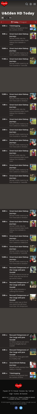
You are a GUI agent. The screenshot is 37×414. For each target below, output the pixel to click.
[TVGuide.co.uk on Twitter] (20, 407)
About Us (5, 397)
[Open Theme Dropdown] (30, 4)
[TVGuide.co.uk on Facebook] (16, 407)
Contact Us (13, 397)
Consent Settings (14, 399)
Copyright (25, 399)
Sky (26, 391)
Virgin (11, 394)
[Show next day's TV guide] (35, 22)
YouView (16, 394)
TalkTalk (31, 391)
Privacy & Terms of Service (27, 397)
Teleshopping (14, 26)
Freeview (22, 391)
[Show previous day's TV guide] (1, 22)
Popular (5, 391)
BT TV (11, 391)
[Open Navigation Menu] (34, 4)
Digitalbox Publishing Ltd (12, 402)
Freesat (15, 391)
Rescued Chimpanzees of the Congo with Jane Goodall (19, 269)
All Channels (23, 394)
